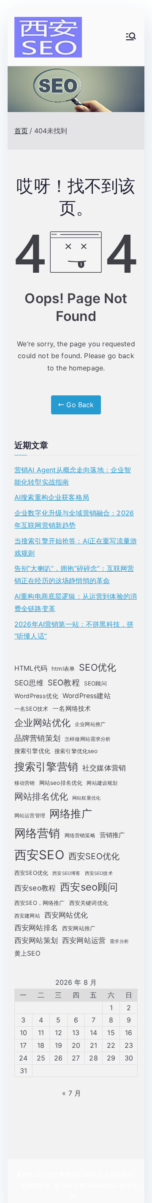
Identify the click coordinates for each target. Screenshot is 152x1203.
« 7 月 (71, 1093)
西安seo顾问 (89, 887)
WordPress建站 (86, 696)
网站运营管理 (29, 815)
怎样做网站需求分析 (88, 739)
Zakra (70, 1185)
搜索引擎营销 (46, 766)
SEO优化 (97, 667)
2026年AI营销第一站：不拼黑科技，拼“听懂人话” (73, 630)
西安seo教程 (35, 887)
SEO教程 (64, 682)
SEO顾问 (95, 683)
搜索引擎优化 (32, 750)
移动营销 (24, 783)
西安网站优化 (66, 914)
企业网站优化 (42, 722)
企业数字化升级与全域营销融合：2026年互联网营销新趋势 (74, 519)
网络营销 (37, 833)
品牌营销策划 (37, 738)
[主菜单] (131, 37)
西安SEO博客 (66, 873)
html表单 (63, 668)
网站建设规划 (102, 783)
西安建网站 (27, 916)
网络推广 (70, 813)
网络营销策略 (80, 835)
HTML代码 (30, 668)
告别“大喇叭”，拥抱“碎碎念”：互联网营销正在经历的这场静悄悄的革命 (74, 574)
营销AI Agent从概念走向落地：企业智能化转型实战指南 (72, 476)
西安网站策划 (36, 940)
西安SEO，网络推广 (39, 902)
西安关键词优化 (88, 902)
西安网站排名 (36, 927)
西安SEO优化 (93, 856)
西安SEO (39, 854)
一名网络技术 (71, 708)
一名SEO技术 (31, 708)
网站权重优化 (86, 798)
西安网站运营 (84, 940)
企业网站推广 (90, 724)
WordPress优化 (36, 695)
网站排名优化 (41, 796)
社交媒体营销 (104, 768)
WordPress (102, 1185)
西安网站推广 (78, 928)
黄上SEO (27, 953)
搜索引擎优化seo (76, 751)
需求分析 (119, 941)
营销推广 (112, 835)
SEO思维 (28, 682)
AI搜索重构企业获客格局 (51, 497)
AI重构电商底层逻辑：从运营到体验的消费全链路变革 (75, 602)
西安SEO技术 (99, 873)
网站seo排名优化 (60, 782)
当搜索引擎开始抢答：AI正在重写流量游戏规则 (75, 547)
